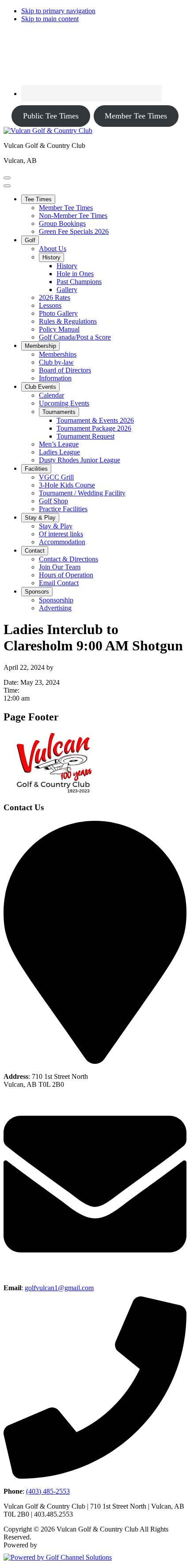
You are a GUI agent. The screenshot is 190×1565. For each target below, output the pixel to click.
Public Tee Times (51, 115)
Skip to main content (50, 18)
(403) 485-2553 (48, 1491)
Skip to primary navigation (58, 11)
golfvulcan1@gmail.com (59, 1288)
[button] (38, 199)
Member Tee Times (136, 115)
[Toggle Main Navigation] (7, 178)
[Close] (7, 186)
